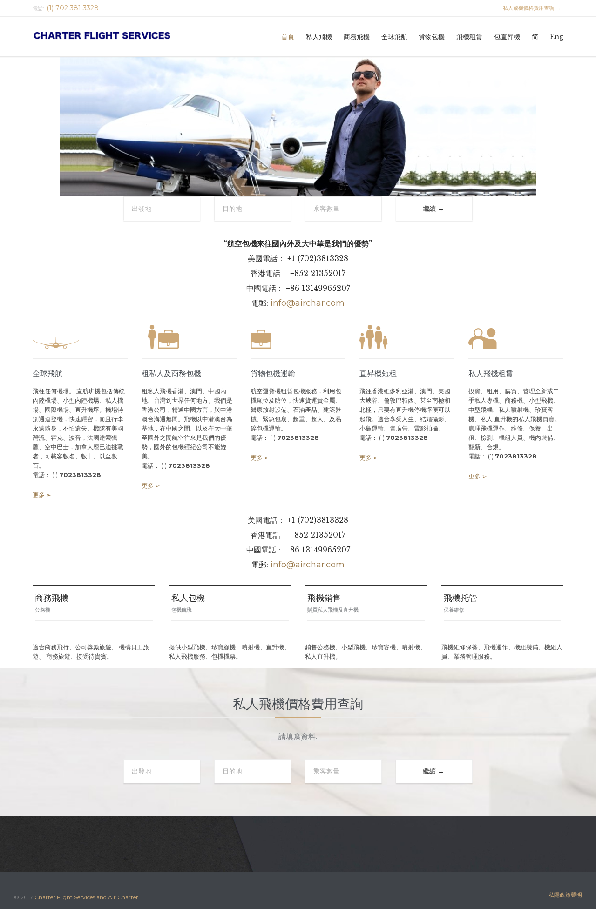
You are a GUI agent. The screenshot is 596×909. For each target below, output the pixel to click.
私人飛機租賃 (490, 373)
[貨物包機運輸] (298, 338)
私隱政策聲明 (565, 894)
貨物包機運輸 (273, 373)
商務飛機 (51, 598)
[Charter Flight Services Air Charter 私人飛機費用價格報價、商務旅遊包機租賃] (115, 36)
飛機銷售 (324, 598)
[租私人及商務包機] (189, 338)
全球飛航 (47, 373)
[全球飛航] (80, 338)
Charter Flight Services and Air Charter (86, 897)
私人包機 (188, 598)
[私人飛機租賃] (515, 338)
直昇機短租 (378, 373)
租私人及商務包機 (171, 373)
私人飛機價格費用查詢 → (527, 8)
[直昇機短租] (406, 338)
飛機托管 (460, 598)
